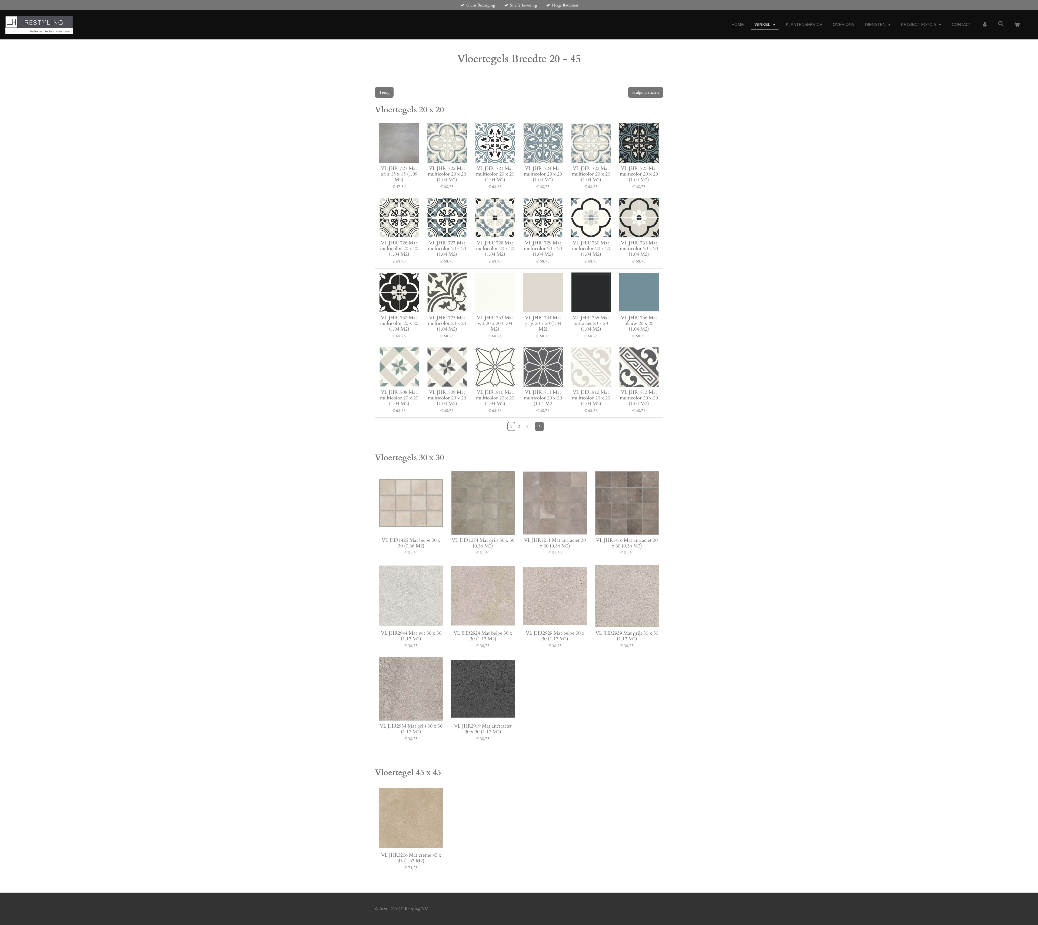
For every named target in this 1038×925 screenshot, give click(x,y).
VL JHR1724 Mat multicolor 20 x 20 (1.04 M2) (543, 174)
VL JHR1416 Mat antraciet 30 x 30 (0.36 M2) (627, 543)
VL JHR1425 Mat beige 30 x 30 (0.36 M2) (411, 543)
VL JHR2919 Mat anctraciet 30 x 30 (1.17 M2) (483, 729)
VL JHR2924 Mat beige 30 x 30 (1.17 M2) (483, 636)
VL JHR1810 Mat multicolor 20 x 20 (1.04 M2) (495, 397)
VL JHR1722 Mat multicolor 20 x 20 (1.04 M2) (447, 174)
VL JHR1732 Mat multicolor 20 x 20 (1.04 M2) (399, 323)
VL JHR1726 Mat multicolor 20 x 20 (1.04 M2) (399, 248)
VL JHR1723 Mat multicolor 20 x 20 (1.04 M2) (495, 174)
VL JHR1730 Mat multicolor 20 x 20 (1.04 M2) (591, 248)
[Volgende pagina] (539, 426)
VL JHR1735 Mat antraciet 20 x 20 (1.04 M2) (591, 323)
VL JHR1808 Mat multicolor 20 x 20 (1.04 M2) (399, 397)
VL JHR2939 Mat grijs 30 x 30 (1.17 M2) (626, 636)
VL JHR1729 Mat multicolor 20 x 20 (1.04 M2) (543, 248)
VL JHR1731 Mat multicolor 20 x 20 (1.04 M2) (639, 248)
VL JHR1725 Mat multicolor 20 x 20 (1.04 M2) (639, 174)
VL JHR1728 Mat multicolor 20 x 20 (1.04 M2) (495, 248)
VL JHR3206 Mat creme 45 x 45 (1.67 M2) (411, 858)
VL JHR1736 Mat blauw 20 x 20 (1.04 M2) (639, 323)
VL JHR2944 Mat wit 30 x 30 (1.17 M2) (411, 636)
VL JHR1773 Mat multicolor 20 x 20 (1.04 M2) (447, 323)
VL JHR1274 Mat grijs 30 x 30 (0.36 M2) (483, 543)
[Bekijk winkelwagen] (1017, 24)
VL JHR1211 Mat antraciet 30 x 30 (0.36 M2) (555, 543)
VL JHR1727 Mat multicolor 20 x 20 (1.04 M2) (447, 248)
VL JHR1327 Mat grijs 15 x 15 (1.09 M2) (399, 174)
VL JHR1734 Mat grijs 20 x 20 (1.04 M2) (543, 323)
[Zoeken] (1001, 24)
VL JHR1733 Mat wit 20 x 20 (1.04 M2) (495, 323)
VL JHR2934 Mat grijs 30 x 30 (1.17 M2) (411, 729)
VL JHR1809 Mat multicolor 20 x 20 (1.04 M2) (447, 397)
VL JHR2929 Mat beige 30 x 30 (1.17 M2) (555, 636)
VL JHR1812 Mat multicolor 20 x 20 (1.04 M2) (591, 397)
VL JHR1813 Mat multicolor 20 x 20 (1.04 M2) (639, 397)
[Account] (985, 24)
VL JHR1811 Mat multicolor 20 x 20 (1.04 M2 (543, 397)
